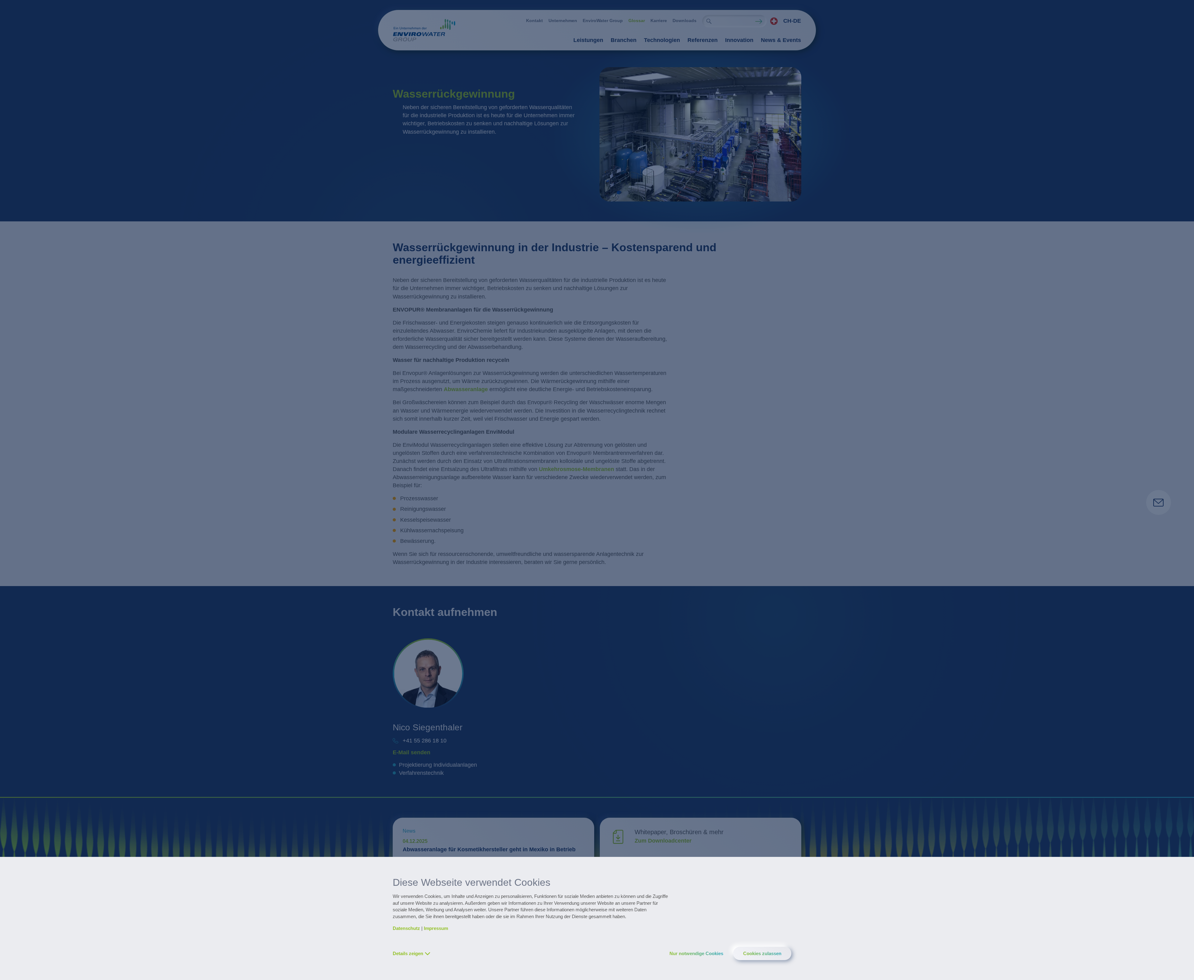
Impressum (436, 928)
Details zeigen (408, 953)
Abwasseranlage (466, 389)
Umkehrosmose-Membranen (576, 469)
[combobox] (784, 21)
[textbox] (784, 21)
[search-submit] (709, 21)
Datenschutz (406, 928)
